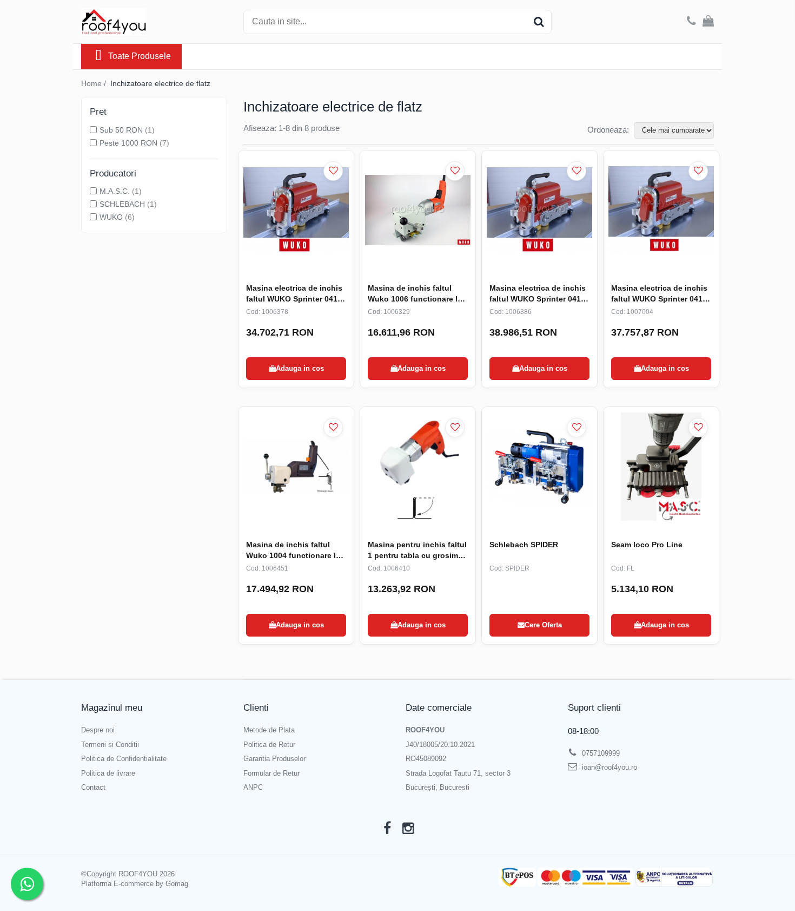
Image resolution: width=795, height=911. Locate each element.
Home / (94, 83)
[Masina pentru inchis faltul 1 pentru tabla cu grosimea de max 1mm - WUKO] (417, 466)
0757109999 (600, 753)
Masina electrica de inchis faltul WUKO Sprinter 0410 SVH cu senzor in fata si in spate (537, 294)
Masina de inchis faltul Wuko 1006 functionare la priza (415, 294)
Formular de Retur (271, 773)
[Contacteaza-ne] (691, 21)
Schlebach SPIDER (523, 544)
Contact (93, 787)
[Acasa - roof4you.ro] (135, 21)
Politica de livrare (108, 773)
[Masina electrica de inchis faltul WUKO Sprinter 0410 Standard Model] (296, 210)
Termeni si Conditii (110, 744)
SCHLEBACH (122, 204)
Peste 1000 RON (128, 143)
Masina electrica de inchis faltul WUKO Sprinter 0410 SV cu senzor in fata (659, 294)
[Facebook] (386, 828)
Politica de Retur (269, 744)
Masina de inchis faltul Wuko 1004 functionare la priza (293, 550)
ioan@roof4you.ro (608, 767)
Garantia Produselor (274, 759)
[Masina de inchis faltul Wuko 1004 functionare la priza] (296, 466)
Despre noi (98, 730)
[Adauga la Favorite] (333, 171)
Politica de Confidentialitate (124, 759)
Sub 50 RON (121, 130)
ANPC (253, 787)
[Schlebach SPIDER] (539, 466)
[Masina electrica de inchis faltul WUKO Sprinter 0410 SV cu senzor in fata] (661, 210)
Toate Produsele (139, 56)
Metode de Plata (269, 730)
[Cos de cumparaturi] (708, 21)
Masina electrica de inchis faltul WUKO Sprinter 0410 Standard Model (294, 294)
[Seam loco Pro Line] (661, 466)
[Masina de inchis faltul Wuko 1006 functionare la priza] (417, 210)
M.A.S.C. (115, 191)
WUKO (111, 217)
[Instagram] (408, 828)
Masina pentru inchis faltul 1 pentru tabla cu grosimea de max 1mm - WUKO (417, 550)
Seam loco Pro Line (647, 544)
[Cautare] (539, 22)
